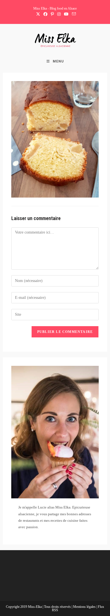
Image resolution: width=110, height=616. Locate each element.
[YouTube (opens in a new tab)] (66, 14)
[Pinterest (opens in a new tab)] (52, 14)
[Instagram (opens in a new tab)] (59, 14)
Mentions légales (84, 607)
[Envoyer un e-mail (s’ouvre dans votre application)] (73, 14)
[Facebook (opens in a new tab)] (45, 14)
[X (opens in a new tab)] (38, 14)
